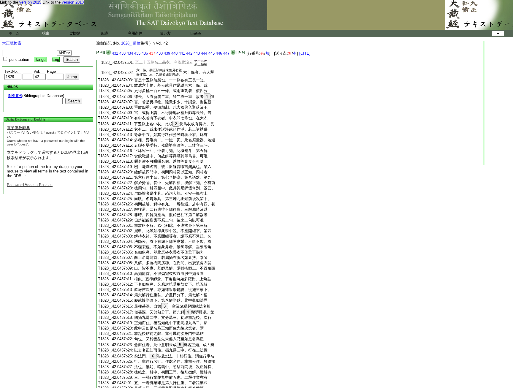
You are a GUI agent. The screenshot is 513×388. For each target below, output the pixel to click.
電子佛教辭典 (18, 128)
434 (130, 53)
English (195, 33)
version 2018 (73, 2)
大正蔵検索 (11, 43)
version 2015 (30, 2)
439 (167, 53)
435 (137, 53)
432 (115, 53)
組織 (104, 33)
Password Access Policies (30, 185)
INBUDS (15, 96)
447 (226, 53)
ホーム (14, 33)
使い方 (165, 33)
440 (174, 53)
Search (74, 101)
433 (122, 53)
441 (182, 53)
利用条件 (135, 33)
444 (204, 53)
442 (189, 53)
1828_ (126, 43)
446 (219, 53)
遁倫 (136, 43)
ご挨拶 (74, 33)
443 (197, 53)
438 (159, 53)
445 (211, 53)
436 (145, 53)
